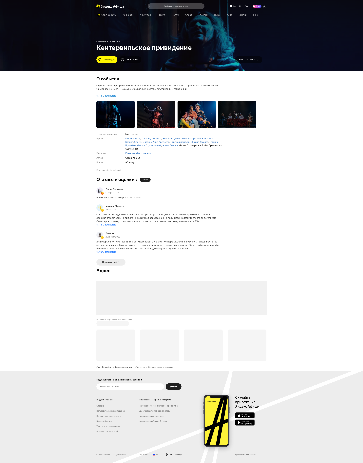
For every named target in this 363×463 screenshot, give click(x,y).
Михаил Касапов (199, 142)
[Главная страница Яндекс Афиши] (98, 6)
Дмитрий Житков (180, 142)
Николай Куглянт (171, 138)
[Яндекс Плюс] (257, 6)
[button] (255, 15)
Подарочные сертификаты (108, 373)
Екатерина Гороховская (138, 153)
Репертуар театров (123, 324)
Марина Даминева (151, 138)
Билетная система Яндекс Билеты (154, 368)
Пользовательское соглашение (110, 368)
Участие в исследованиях (108, 383)
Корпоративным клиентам (151, 373)
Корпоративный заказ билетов (153, 378)
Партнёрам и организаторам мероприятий (158, 363)
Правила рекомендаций (107, 388)
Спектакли (140, 324)
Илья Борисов (132, 138)
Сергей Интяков (143, 142)
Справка (100, 363)
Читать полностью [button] (106, 95)
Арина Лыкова (170, 145)
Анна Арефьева (161, 142)
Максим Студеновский (149, 145)
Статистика (143, 412)
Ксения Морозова (191, 138)
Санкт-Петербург (104, 324)
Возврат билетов (104, 378)
